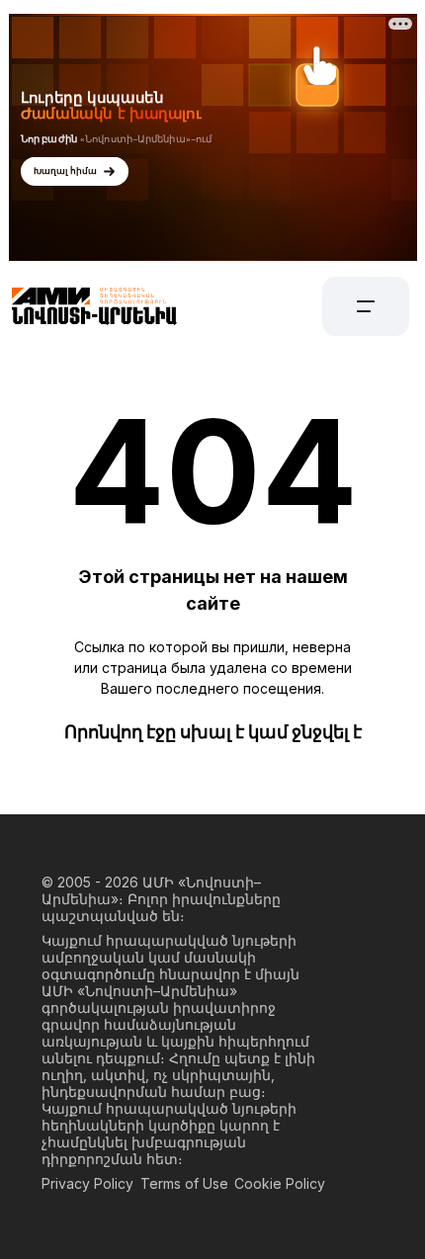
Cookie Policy (279, 1183)
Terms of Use (184, 1183)
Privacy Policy (87, 1183)
